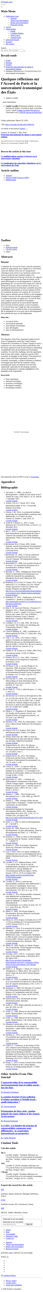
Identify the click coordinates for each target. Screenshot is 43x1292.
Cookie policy (11, 1283)
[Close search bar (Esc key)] (4, 4)
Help (7, 1232)
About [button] (8, 29)
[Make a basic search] (2, 4)
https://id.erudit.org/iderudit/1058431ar (19, 125)
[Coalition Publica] (8, 1275)
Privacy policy (11, 1281)
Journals (14, 18)
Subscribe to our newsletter (13, 1222)
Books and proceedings (19, 23)
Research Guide (12, 1236)
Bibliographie (11, 180)
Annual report (16, 38)
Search (3, 48)
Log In (8, 27)
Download (35, 477)
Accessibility (10, 1234)
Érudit (13, 31)
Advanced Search (12, 40)
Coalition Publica (17, 33)
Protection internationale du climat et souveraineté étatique (19, 68)
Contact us (10, 1238)
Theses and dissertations (20, 21)
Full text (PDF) (11, 178)
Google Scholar (12, 501)
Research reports (17, 25)
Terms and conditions (14, 1285)
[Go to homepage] (6, 2)
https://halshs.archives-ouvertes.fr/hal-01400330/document (20, 876)
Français (9, 42)
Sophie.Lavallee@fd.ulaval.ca (28, 110)
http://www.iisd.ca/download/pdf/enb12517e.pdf (24, 818)
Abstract (9, 176)
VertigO (9, 65)
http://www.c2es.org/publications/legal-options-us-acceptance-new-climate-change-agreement (23, 592)
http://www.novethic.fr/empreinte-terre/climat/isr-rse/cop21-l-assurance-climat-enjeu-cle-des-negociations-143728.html (22, 962)
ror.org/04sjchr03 (35, 112)
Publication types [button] (12, 16)
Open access (15, 35)
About (13, 29)
